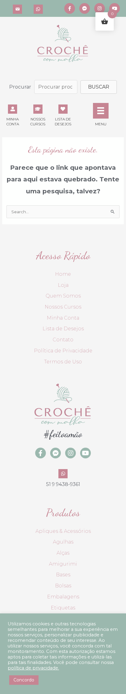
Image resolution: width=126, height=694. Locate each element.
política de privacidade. (33, 668)
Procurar (20, 87)
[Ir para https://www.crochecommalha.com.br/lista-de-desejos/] (63, 114)
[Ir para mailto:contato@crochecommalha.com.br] (18, 8)
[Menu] (100, 110)
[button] (98, 87)
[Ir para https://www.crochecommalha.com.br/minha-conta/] (12, 114)
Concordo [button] (23, 680)
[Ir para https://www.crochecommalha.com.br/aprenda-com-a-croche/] (37, 114)
